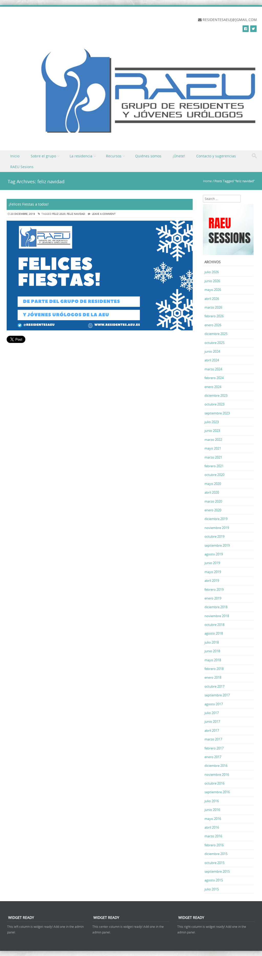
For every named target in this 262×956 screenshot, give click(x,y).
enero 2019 (212, 598)
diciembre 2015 (215, 853)
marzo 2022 (213, 439)
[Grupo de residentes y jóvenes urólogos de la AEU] (135, 139)
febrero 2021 (214, 466)
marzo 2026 (213, 307)
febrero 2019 (214, 589)
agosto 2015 (213, 880)
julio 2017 (211, 712)
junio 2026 (212, 281)
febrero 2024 (214, 377)
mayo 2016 (212, 818)
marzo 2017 (213, 739)
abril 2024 (211, 360)
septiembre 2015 (217, 871)
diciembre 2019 (215, 518)
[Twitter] (253, 29)
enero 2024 (212, 386)
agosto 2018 (213, 633)
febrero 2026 (214, 316)
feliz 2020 (59, 214)
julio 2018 (211, 642)
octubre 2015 (214, 862)
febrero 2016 (214, 845)
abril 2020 (211, 492)
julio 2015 (211, 889)
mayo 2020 (212, 483)
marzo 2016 (213, 836)
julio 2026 (211, 272)
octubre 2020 (214, 474)
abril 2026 (211, 298)
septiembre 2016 (217, 792)
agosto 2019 (213, 554)
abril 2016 (211, 827)
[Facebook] (246, 29)
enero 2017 (212, 757)
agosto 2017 (213, 704)
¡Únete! (179, 156)
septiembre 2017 (217, 695)
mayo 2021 (212, 448)
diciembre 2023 (215, 395)
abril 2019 (211, 580)
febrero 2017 (214, 748)
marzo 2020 (213, 501)
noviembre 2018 (216, 616)
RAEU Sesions (22, 166)
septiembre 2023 (217, 413)
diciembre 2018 (215, 607)
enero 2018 (212, 677)
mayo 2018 (212, 660)
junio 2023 (212, 430)
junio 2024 (212, 351)
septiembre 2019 (217, 545)
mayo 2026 (212, 289)
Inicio (14, 156)
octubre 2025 (214, 342)
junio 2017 (212, 721)
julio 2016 (211, 801)
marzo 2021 (213, 457)
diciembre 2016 (215, 765)
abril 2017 (211, 730)
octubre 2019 (214, 536)
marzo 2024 (213, 369)
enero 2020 (212, 510)
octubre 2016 (214, 783)
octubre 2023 (214, 404)
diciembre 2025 (215, 333)
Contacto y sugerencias (216, 156)
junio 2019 (212, 563)
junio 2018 (212, 651)
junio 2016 (212, 809)
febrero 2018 (214, 668)
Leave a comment (104, 214)
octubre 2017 (214, 686)
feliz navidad (76, 214)
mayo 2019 (212, 571)
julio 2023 (211, 422)
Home (207, 181)
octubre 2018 (214, 624)
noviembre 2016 (216, 774)
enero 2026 (212, 325)
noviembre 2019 (216, 527)
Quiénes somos (148, 156)
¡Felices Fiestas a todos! (29, 204)
